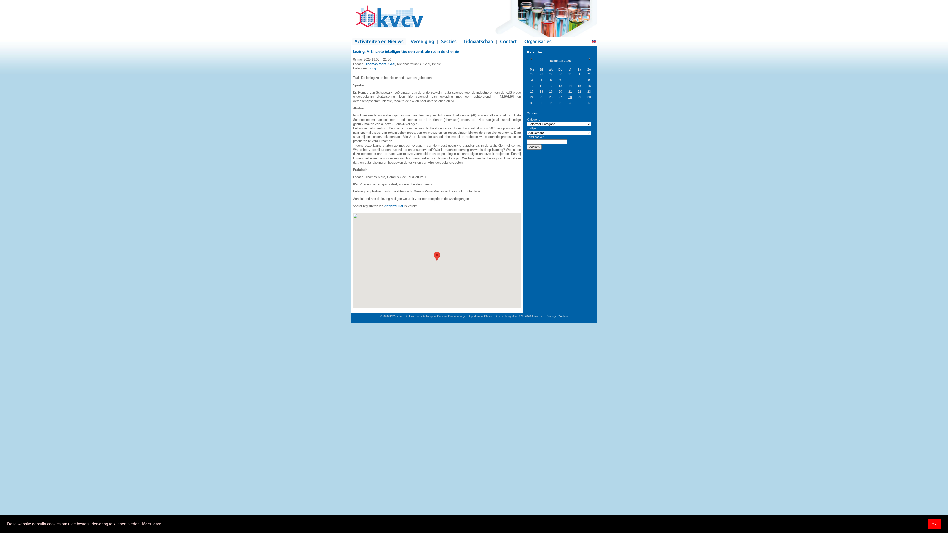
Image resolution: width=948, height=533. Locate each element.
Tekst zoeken (536, 137)
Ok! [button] (935, 524)
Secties (448, 41)
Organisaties (537, 41)
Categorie (533, 119)
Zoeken (534, 147)
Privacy (551, 316)
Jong (372, 68)
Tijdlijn (531, 128)
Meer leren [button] (152, 524)
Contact (508, 41)
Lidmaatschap (478, 41)
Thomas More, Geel (380, 64)
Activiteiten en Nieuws (379, 41)
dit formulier (393, 206)
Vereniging (422, 41)
